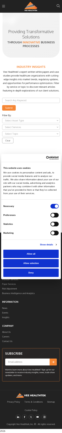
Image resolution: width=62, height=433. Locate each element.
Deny (31, 272)
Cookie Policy (31, 410)
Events (5, 312)
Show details (46, 244)
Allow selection (31, 263)
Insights (5, 317)
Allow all (31, 254)
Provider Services (10, 279)
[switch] (54, 215)
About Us (6, 332)
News (4, 308)
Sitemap (51, 402)
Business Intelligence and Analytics (18, 293)
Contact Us (7, 341)
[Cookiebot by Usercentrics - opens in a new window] (46, 158)
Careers (5, 336)
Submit (9, 107)
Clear (7, 140)
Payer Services (9, 284)
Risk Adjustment (9, 288)
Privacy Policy (13, 402)
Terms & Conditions (33, 402)
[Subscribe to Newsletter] (53, 362)
